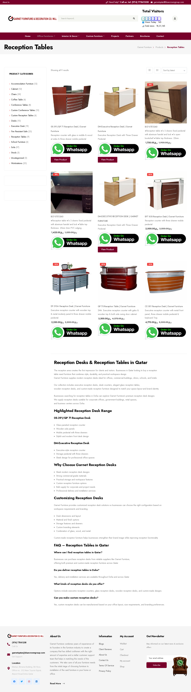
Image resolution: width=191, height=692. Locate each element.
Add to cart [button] (154, 161)
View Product (60, 159)
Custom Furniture (94, 36)
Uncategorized (17, 157)
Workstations (16, 163)
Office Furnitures (45, 36)
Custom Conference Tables (23, 110)
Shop (122, 667)
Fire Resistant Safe (19, 131)
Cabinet (14, 88)
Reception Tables (18, 136)
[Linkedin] (36, 681)
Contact (160, 36)
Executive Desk (18, 126)
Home (27, 36)
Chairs (14, 94)
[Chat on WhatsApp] (180, 663)
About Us (6, 2)
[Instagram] (29, 681)
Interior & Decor (69, 36)
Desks (14, 120)
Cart (122, 649)
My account (125, 661)
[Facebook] (14, 681)
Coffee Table (17, 99)
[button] (148, 103)
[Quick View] (89, 85)
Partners (130, 36)
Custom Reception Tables (22, 115)
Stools (14, 152)
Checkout (124, 655)
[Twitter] (22, 681)
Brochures (145, 36)
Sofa (13, 147)
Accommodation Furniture (22, 83)
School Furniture (18, 141)
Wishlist (123, 644)
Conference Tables (19, 104)
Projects (115, 36)
